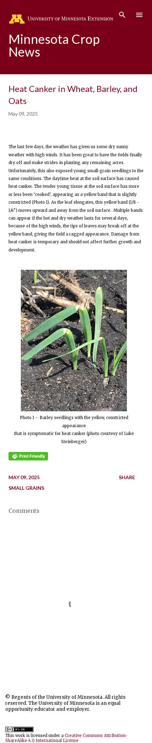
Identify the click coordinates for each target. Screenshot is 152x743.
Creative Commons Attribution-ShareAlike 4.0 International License (66, 738)
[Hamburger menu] (139, 14)
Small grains (26, 488)
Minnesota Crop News (54, 45)
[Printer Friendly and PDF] (28, 459)
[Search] (122, 12)
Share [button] (127, 477)
